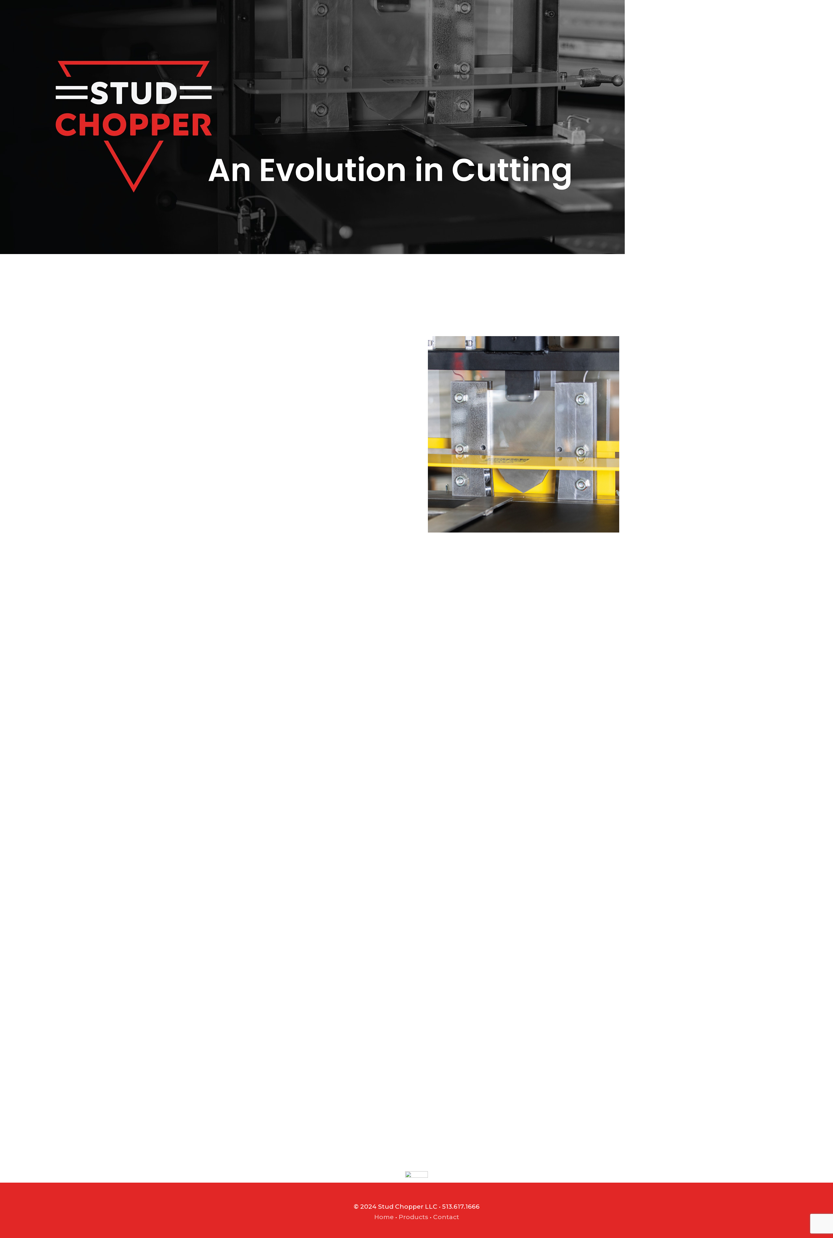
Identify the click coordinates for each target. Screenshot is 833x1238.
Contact (446, 1217)
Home (384, 1217)
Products (413, 1217)
